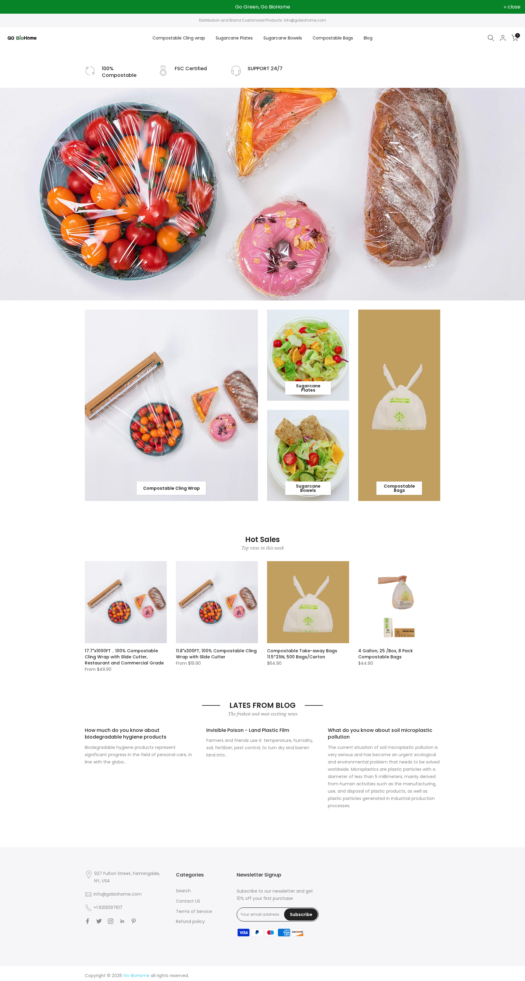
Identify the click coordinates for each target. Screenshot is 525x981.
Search (183, 891)
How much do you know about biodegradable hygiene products (125, 733)
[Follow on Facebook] (87, 921)
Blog (368, 38)
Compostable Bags (333, 38)
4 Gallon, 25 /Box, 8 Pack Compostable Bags (385, 654)
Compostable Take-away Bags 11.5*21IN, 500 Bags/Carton (302, 654)
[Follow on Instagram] (110, 921)
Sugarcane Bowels (282, 38)
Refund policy (190, 921)
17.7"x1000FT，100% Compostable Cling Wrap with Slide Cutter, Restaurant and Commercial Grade (124, 657)
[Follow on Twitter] (99, 921)
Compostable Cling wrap (179, 38)
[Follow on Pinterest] (133, 921)
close (14, 7)
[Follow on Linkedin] (122, 921)
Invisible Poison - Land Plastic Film (247, 730)
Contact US (188, 901)
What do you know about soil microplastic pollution (380, 733)
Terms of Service (194, 911)
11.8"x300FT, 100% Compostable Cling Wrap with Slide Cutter (216, 654)
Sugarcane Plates (234, 38)
